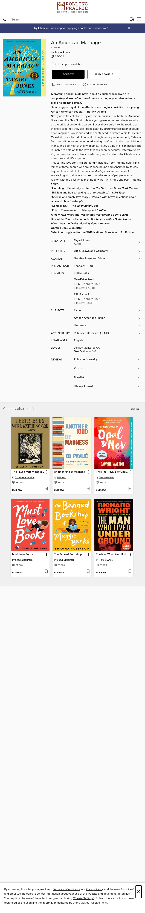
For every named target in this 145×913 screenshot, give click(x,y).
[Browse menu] (139, 19)
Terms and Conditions (66, 889)
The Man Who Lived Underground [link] (112, 554)
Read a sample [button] (103, 74)
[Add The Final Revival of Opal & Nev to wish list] (130, 489)
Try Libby (39, 28)
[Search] (5, 19)
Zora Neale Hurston (24, 477)
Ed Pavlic (61, 477)
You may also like (17, 409)
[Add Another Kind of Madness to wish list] (88, 489)
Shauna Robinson (24, 560)
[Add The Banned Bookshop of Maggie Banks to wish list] (88, 571)
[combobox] (65, 19)
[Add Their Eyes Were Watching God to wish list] (46, 489)
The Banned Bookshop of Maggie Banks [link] (70, 554)
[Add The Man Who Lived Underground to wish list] (130, 571)
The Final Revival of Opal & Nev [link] (112, 472)
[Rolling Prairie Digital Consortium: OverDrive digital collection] (72, 7)
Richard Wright (106, 560)
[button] (68, 74)
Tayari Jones (62, 52)
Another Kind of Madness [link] (69, 472)
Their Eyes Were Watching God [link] (28, 472)
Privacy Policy (94, 889)
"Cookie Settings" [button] (83, 898)
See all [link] (135, 409)
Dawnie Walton (106, 477)
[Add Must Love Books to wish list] (46, 571)
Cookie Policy (99, 903)
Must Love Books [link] (22, 554)
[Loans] (132, 20)
